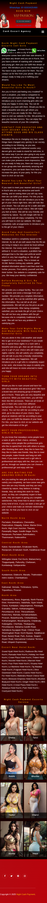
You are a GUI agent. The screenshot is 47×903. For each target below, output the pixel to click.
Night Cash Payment (25, 894)
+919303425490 (23, 25)
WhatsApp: (23, 7)
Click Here (24, 21)
